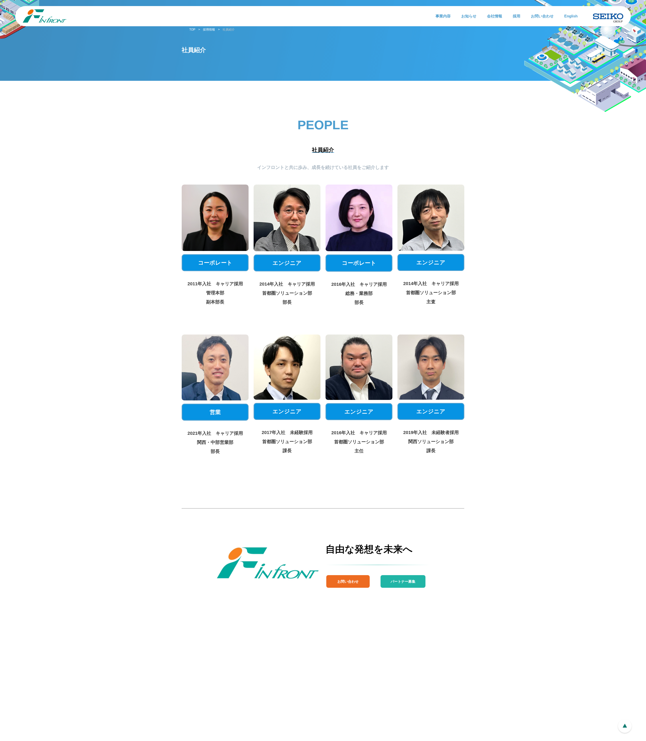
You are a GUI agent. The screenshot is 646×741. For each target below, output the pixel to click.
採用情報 (209, 29)
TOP (192, 29)
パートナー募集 (403, 581)
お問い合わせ (348, 581)
